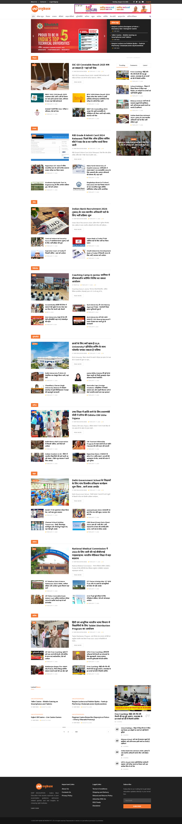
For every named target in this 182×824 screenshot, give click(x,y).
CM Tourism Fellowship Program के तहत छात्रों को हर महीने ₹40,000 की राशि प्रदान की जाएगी (99, 443)
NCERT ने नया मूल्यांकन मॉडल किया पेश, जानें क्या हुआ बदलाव (57, 511)
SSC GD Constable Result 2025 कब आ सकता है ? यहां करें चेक (90, 66)
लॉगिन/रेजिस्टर (132, 16)
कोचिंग (105, 16)
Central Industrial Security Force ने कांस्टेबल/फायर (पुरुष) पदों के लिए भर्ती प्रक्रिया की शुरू (57, 240)
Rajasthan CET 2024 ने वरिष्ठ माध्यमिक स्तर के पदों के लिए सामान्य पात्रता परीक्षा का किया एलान (57, 168)
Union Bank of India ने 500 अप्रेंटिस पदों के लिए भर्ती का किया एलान (98, 240)
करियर (87, 16)
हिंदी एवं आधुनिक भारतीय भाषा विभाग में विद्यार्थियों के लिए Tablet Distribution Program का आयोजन (91, 625)
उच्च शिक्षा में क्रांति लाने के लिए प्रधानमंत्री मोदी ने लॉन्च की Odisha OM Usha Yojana (91, 415)
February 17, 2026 (94, 71)
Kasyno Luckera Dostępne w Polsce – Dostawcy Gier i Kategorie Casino (126, 28)
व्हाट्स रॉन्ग (121, 16)
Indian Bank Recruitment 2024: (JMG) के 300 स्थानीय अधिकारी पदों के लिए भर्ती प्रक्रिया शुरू (90, 212)
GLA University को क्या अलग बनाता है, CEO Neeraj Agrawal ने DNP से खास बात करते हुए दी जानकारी (98, 320)
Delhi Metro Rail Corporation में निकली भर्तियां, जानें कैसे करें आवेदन (56, 443)
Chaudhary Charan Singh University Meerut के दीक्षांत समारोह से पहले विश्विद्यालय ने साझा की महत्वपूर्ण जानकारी (57, 388)
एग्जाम (54, 16)
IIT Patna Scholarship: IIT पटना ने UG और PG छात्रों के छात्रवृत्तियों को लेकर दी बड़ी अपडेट (99, 583)
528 (76, 732)
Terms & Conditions (100, 789)
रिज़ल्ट (48, 16)
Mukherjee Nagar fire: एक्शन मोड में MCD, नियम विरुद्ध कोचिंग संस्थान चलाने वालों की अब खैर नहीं (56, 668)
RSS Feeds (97, 802)
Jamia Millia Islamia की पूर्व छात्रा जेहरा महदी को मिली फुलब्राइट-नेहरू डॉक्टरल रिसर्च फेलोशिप (98, 375)
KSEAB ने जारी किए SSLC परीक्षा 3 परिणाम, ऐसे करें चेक (56, 110)
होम (33, 16)
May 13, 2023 (50, 312)
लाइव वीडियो (70, 16)
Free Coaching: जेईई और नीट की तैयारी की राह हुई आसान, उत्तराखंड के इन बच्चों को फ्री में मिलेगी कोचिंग (99, 668)
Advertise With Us (99, 799)
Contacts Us (66, 792)
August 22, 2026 (46, 707)
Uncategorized (37, 698)
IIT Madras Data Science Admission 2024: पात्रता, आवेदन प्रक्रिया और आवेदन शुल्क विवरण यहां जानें (57, 584)
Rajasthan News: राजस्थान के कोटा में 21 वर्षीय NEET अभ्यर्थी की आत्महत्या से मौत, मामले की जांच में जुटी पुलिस (98, 457)
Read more (78, 82)
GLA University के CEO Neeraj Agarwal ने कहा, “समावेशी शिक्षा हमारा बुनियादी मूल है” (98, 307)
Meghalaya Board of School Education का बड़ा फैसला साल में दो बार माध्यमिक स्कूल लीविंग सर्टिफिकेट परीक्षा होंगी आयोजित (98, 185)
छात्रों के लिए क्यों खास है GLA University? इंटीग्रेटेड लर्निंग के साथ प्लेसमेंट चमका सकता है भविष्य (89, 346)
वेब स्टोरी (113, 16)
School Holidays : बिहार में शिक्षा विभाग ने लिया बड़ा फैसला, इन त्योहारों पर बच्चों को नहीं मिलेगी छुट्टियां (140, 89)
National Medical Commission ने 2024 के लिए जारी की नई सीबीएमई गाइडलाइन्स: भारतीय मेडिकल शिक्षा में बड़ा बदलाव (91, 553)
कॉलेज (99, 16)
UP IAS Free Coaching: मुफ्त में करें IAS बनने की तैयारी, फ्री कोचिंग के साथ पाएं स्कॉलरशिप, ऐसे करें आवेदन (56, 655)
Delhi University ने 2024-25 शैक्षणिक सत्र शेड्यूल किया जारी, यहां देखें (57, 375)
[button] (33, 36)
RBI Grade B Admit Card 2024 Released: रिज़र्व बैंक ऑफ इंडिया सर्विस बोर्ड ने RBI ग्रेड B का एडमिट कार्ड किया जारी (90, 140)
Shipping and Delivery (101, 792)
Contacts (43, 2)
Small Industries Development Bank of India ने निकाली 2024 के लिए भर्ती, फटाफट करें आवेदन (99, 253)
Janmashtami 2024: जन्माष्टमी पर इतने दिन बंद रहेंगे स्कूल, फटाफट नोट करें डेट (98, 512)
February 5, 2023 (93, 312)
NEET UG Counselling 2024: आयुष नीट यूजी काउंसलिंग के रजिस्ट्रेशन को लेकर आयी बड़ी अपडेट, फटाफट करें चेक (99, 112)
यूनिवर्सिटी (79, 16)
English (148, 2)
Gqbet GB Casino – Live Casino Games (46, 717)
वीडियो (61, 16)
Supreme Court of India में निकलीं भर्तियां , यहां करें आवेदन (55, 252)
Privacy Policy (67, 795)
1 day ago (116, 31)
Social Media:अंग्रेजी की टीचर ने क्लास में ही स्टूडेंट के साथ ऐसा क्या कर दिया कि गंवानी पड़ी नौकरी (56, 307)
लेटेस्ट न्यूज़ (40, 16)
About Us (34, 2)
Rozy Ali (76, 285)
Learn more (35, 808)
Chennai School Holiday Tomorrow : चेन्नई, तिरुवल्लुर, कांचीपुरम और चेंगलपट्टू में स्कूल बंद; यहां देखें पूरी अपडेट (56, 525)
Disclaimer (96, 805)
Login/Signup (53, 2)
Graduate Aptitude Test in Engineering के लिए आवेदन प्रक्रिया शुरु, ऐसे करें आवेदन (57, 184)
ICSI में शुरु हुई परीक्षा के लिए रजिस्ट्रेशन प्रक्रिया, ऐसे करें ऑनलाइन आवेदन (98, 598)
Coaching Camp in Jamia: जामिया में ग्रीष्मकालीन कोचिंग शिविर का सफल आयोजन (91, 278)
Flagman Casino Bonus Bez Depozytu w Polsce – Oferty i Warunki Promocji (90, 718)
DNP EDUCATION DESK (80, 71)
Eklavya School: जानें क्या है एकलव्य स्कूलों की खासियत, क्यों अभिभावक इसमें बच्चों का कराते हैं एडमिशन (140, 104)
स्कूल (93, 16)
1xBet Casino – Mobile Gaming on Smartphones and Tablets (124, 36)
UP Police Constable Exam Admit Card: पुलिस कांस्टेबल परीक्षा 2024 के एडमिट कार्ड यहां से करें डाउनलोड (57, 599)
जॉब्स (34, 209)
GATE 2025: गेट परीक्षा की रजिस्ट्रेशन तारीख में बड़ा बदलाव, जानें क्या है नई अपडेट (134, 145)
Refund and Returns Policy (102, 795)
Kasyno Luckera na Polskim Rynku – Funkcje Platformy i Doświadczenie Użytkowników (128, 44)
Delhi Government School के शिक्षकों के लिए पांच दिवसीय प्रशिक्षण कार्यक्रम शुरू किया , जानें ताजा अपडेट (91, 483)
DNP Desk (36, 707)
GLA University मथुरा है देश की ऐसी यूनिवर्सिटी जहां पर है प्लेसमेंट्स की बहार (56, 319)
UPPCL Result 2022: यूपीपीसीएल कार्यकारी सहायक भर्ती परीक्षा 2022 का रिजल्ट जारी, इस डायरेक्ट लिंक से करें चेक (134, 764)
